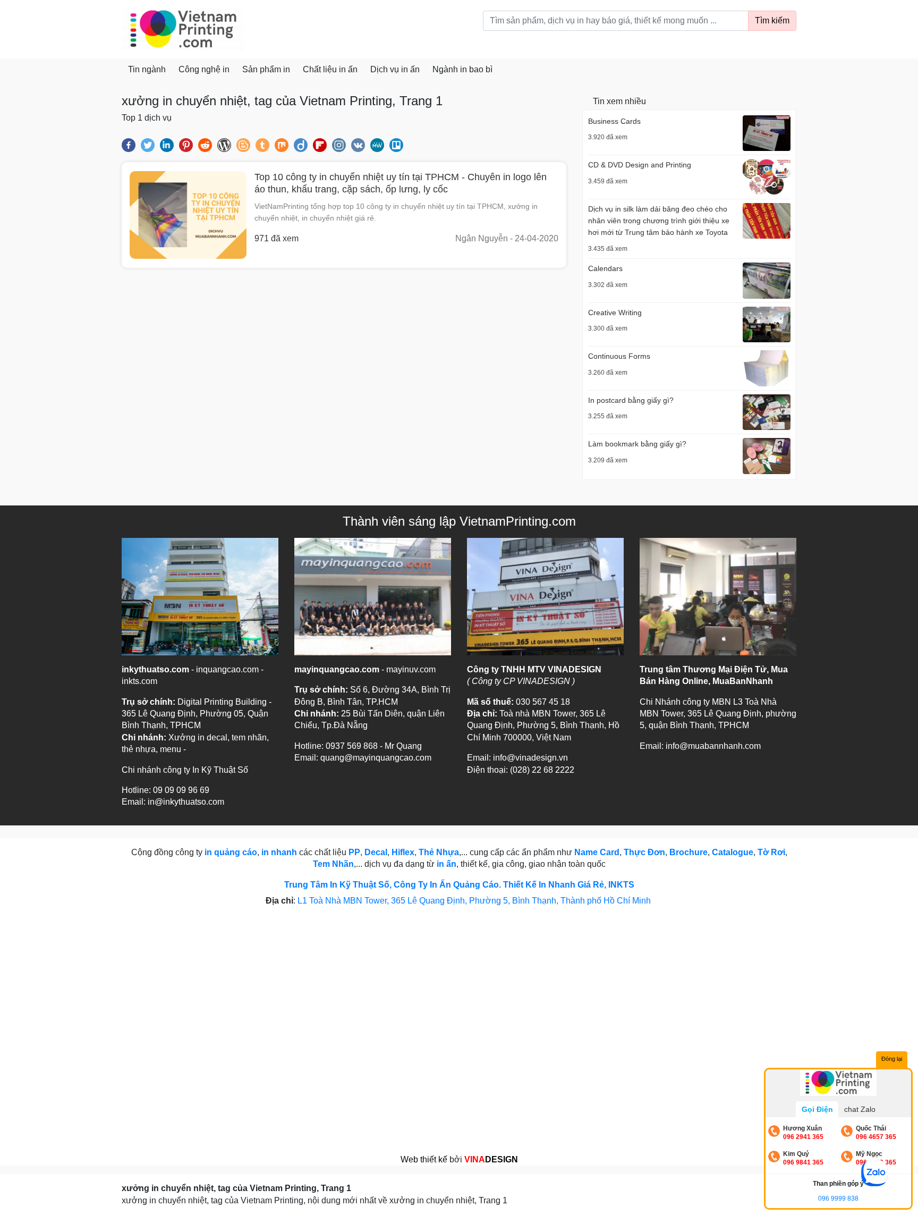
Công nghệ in (204, 69)
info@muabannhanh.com (713, 745)
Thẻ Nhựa (439, 852)
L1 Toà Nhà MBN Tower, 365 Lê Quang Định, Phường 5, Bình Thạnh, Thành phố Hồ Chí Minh (475, 900)
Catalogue (732, 852)
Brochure (688, 852)
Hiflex (403, 852)
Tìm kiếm (772, 20)
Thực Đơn (644, 852)
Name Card (596, 852)
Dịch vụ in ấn (395, 69)
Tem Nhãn (333, 863)
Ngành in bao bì (462, 69)
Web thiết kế (424, 1159)
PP (354, 852)
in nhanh (279, 852)
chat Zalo (860, 1109)
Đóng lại (891, 1059)
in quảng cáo (231, 852)
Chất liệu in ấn (330, 69)
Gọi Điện (817, 1109)
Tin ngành (147, 69)
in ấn (446, 863)
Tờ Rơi (771, 852)
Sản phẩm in (266, 69)
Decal (375, 852)
